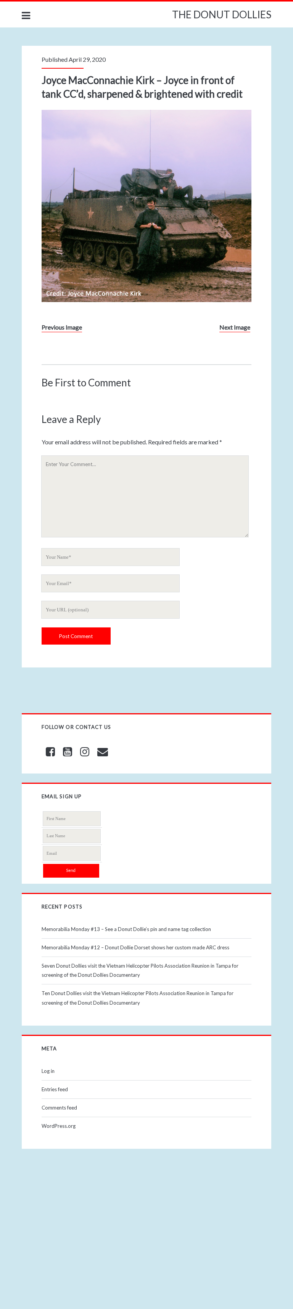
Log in (48, 1071)
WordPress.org (59, 1126)
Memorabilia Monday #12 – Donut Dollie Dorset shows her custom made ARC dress (135, 947)
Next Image (234, 327)
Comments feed (59, 1108)
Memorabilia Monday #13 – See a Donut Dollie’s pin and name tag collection (126, 929)
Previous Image (62, 327)
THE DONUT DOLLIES (221, 14)
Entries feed (55, 1089)
